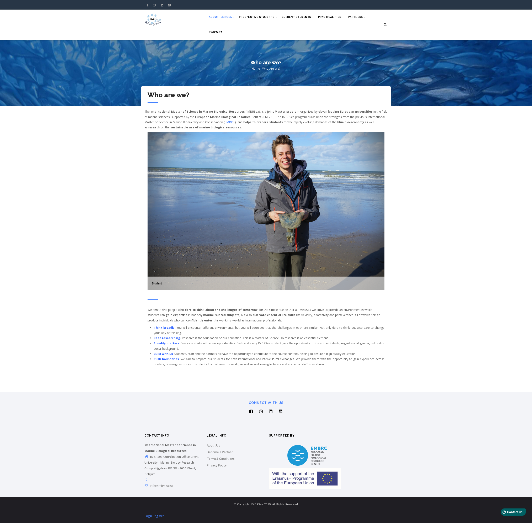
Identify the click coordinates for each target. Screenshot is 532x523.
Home (256, 68)
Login (148, 516)
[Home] (152, 18)
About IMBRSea (221, 17)
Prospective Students (257, 17)
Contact (216, 32)
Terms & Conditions (220, 458)
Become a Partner (220, 452)
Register (158, 516)
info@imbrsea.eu (161, 486)
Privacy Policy (217, 465)
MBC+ (230, 122)
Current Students (297, 17)
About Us (213, 445)
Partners (356, 17)
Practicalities (330, 17)
